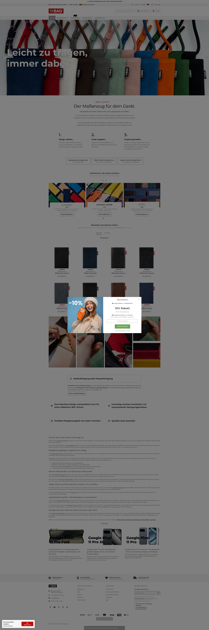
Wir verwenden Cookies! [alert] (8, 623)
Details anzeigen (8, 626)
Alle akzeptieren (27, 624)
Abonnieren (122, 326)
